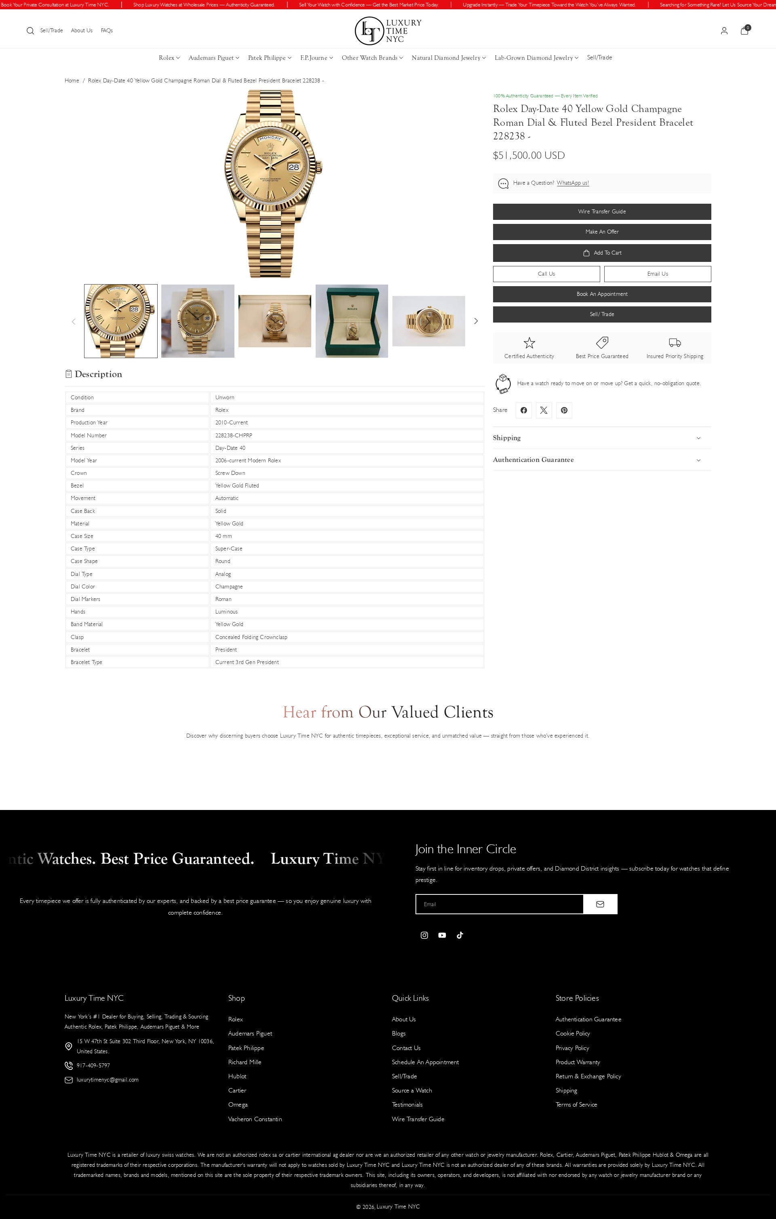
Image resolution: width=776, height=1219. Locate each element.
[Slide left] (73, 321)
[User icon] (724, 30)
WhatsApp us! (573, 183)
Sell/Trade (51, 30)
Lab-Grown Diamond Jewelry (534, 57)
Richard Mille (245, 1062)
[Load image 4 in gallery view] (351, 321)
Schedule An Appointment (425, 1062)
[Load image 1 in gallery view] (120, 321)
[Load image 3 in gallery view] (274, 321)
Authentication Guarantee (589, 1019)
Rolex (166, 57)
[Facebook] (524, 410)
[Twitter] (544, 410)
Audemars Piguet (211, 57)
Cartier (237, 1090)
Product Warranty (578, 1062)
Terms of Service (576, 1104)
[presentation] (275, 183)
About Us (82, 30)
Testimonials (407, 1104)
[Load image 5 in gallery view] (428, 321)
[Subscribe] (600, 904)
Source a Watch (412, 1090)
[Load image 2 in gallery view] (197, 321)
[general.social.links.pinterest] (564, 410)
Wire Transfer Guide (418, 1119)
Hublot (237, 1076)
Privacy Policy (572, 1048)
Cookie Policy (573, 1033)
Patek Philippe (267, 57)
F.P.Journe (313, 57)
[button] (30, 31)
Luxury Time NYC (398, 1206)
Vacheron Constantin (255, 1119)
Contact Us (406, 1048)
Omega (238, 1104)
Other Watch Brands (370, 57)
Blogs (399, 1033)
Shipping (567, 1090)
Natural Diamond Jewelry (446, 57)
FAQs (107, 30)
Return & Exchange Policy (588, 1076)
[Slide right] (476, 321)
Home (72, 80)
